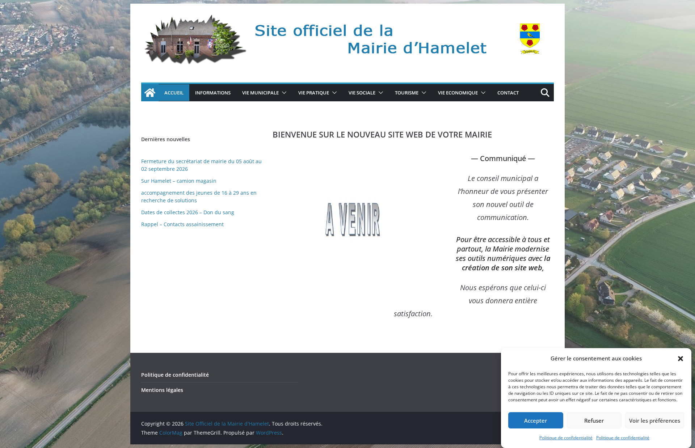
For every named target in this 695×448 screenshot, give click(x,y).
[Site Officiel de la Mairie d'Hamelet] (150, 92)
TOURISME (406, 92)
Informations (213, 92)
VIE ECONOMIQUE (458, 92)
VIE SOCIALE (362, 92)
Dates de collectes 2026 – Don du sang (187, 212)
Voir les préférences (654, 420)
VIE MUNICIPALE (260, 92)
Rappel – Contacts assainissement (182, 224)
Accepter (535, 420)
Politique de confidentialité (566, 438)
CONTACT (508, 92)
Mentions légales (162, 389)
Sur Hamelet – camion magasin (178, 180)
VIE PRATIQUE (313, 92)
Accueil (174, 92)
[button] (680, 358)
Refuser (594, 420)
